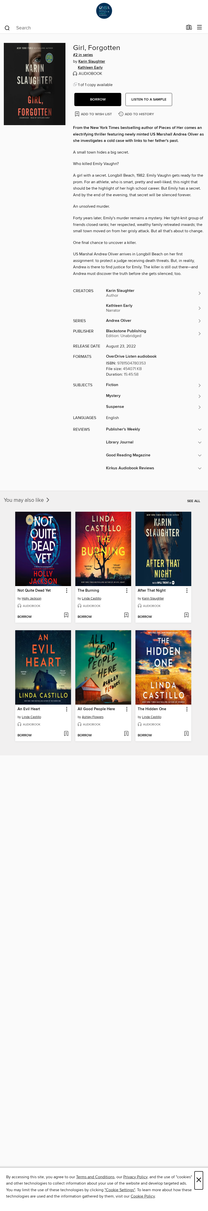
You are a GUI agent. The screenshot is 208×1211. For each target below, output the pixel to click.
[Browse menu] (199, 27)
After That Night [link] (152, 590)
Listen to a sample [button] (148, 99)
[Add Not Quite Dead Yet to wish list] (66, 615)
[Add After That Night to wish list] (186, 615)
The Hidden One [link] (152, 709)
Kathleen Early (90, 67)
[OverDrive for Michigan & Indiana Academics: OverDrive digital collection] (104, 11)
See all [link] (193, 501)
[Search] (7, 28)
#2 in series (83, 55)
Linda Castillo (91, 598)
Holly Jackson (31, 598)
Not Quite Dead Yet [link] (34, 590)
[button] (97, 99)
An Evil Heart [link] (29, 709)
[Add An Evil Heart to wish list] (66, 734)
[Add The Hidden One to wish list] (186, 734)
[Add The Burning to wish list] (126, 615)
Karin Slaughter (91, 61)
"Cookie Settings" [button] (120, 1189)
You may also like (24, 500)
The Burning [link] (88, 590)
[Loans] (189, 28)
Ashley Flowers (92, 717)
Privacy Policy (135, 1177)
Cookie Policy (143, 1196)
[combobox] (93, 28)
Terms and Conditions (95, 1177)
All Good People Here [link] (96, 709)
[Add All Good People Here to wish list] (126, 734)
